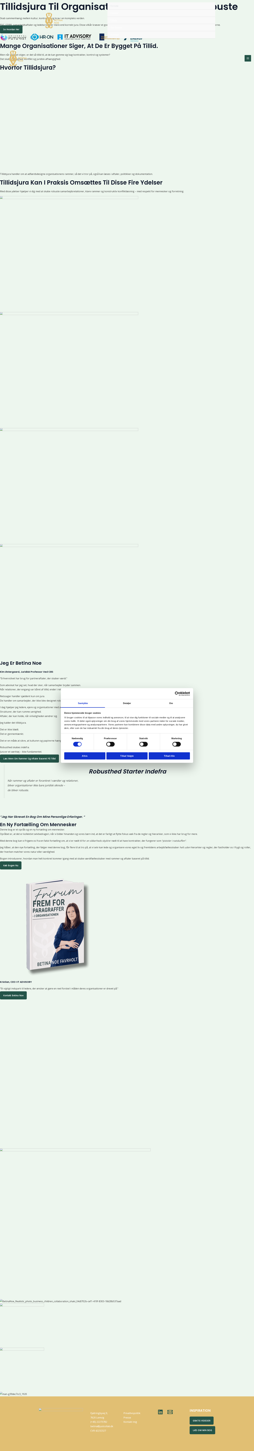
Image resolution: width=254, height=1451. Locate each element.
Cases (113, 20)
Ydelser (114, 13)
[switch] (110, 744)
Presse (127, 1417)
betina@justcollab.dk (101, 1426)
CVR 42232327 (98, 1430)
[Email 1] (170, 1412)
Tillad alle (169, 756)
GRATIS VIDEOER (201, 1420)
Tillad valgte (127, 756)
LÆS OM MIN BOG (202, 1430)
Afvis (85, 756)
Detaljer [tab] (127, 703)
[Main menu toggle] (248, 58)
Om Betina (116, 27)
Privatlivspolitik (131, 1413)
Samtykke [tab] (83, 703)
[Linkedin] (160, 1412)
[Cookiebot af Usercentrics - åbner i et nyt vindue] (177, 693)
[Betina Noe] (54, 20)
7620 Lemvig (97, 1417)
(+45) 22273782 (98, 1421)
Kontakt (114, 34)
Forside (114, 6)
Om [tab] (171, 703)
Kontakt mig (130, 1421)
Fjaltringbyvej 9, (99, 1413)
